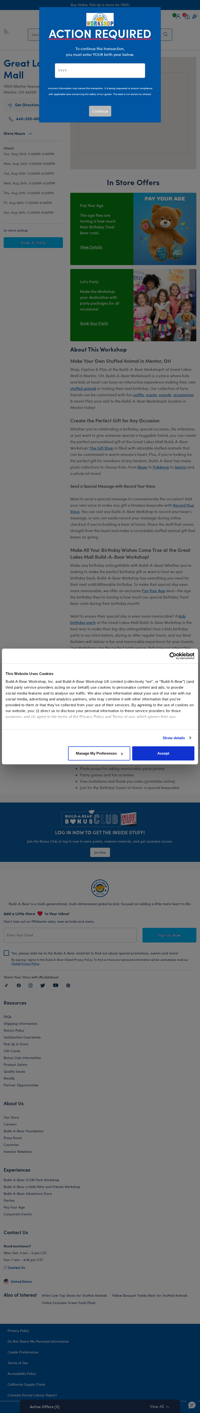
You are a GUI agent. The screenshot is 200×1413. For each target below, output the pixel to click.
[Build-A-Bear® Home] (100, 18)
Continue (100, 111)
